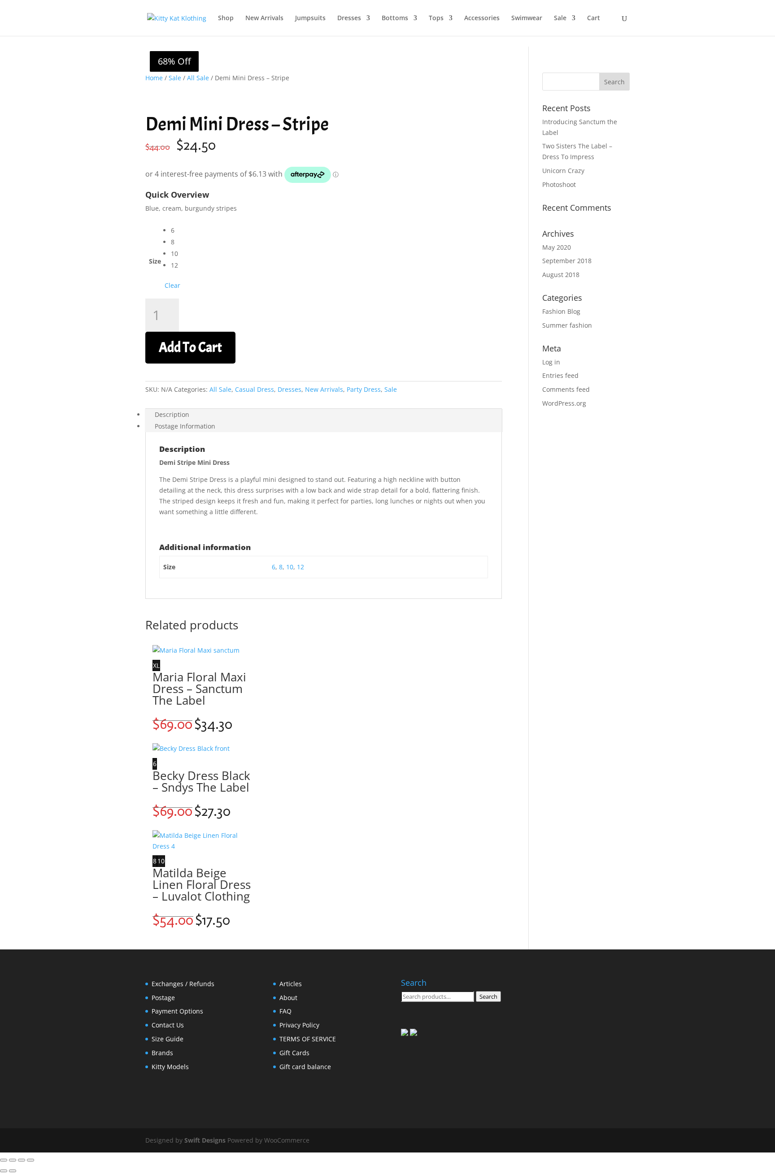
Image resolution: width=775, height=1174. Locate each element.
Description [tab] (172, 414)
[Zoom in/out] (3, 1160)
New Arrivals (264, 18)
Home (154, 78)
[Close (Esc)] (30, 1160)
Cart (593, 18)
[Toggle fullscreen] (12, 1160)
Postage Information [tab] (185, 426)
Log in (551, 362)
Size (155, 261)
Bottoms (395, 18)
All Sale (198, 78)
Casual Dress (254, 389)
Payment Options (177, 1011)
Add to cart (190, 347)
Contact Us (168, 1025)
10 (289, 567)
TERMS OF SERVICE (307, 1039)
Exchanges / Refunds (183, 983)
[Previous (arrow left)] (3, 1171)
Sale (560, 18)
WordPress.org (564, 403)
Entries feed (560, 375)
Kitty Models (170, 1066)
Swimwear (526, 18)
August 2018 (560, 274)
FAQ (285, 1011)
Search (488, 996)
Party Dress (364, 389)
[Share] (21, 1160)
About (288, 997)
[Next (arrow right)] (12, 1171)
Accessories (482, 18)
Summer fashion (567, 325)
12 (300, 567)
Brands (162, 1052)
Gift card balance (305, 1066)
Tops (436, 18)
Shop (226, 18)
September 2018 (567, 260)
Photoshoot (559, 184)
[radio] (175, 230)
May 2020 (556, 247)
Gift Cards (294, 1052)
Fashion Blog (561, 311)
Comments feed (566, 389)
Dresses (349, 18)
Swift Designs (205, 1140)
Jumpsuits (310, 18)
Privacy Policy (299, 1025)
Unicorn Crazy (563, 170)
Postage (163, 997)
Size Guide (167, 1039)
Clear (172, 285)
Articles (290, 983)
